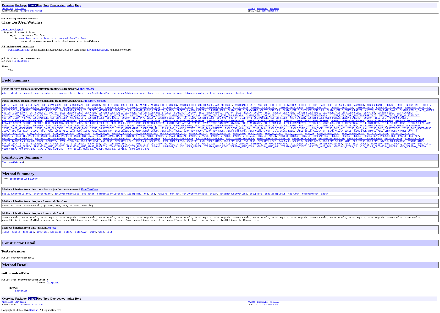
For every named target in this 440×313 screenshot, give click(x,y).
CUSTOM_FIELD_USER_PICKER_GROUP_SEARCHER (334, 118)
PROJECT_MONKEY (340, 136)
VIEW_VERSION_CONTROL (413, 146)
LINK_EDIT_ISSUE (63, 133)
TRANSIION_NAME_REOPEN (16, 146)
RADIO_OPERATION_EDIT (210, 138)
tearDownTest (310, 193)
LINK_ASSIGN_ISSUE (339, 130)
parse (229, 93)
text (249, 93)
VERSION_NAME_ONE (268, 146)
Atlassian (33, 310)
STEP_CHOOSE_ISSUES (55, 143)
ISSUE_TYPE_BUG (357, 128)
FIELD (22, 11)
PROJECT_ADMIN (267, 136)
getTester (88, 193)
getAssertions (43, 193)
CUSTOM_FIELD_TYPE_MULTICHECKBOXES (304, 115)
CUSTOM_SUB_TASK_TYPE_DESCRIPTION (101, 120)
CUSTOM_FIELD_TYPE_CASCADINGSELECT (25, 115)
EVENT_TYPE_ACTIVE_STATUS (183, 123)
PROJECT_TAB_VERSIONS (146, 138)
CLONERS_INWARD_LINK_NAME (143, 107)
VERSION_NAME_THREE (293, 146)
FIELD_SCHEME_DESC (393, 123)
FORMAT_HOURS (126, 125)
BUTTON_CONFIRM (50, 107)
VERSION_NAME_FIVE (216, 146)
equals (16, 232)
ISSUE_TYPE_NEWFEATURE (416, 128)
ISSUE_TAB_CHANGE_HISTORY (178, 128)
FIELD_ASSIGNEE (251, 123)
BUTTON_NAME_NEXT (74, 107)
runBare (162, 193)
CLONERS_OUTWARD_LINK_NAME (213, 107)
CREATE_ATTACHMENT (100, 110)
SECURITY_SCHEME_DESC (306, 141)
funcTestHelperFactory (100, 93)
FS (237, 125)
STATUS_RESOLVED (30, 143)
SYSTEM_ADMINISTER (330, 143)
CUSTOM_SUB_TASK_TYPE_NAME (143, 120)
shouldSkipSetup (275, 193)
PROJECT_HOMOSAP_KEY (315, 136)
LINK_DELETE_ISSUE (38, 133)
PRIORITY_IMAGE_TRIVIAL (171, 136)
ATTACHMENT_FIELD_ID (297, 105)
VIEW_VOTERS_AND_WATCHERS (18, 149)
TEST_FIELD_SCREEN (356, 143)
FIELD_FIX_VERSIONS (321, 123)
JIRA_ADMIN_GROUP (147, 130)
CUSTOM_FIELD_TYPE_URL (211, 118)
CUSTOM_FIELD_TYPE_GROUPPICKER (223, 115)
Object (52, 227)
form (80, 93)
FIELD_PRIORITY (369, 123)
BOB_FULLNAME (336, 105)
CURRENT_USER (216, 110)
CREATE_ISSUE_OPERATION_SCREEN (154, 110)
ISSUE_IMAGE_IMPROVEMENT (404, 125)
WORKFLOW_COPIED (115, 149)
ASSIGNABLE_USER (245, 105)
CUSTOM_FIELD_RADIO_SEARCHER (315, 112)
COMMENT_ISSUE (364, 107)
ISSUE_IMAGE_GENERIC (373, 125)
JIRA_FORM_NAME (236, 130)
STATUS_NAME (415, 141)
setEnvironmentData (194, 193)
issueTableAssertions (131, 93)
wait (93, 232)
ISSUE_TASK (259, 128)
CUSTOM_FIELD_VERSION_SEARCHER (22, 120)
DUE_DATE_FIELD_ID (96, 123)
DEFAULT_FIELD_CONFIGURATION (225, 120)
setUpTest (256, 193)
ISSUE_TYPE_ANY (335, 128)
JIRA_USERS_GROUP (259, 130)
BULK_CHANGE (9, 107)
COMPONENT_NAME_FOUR (389, 107)
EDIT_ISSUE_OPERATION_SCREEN (145, 123)
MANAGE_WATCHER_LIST (173, 133)
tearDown (293, 193)
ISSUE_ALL (312, 125)
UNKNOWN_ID (170, 146)
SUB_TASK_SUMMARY (237, 143)
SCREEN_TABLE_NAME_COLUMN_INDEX (22, 141)
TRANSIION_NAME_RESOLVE (49, 146)
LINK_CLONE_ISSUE (13, 133)
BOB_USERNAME (375, 105)
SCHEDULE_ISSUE (414, 138)
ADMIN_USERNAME (73, 105)
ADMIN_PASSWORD (51, 105)
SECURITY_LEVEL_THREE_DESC (166, 141)
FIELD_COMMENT (272, 123)
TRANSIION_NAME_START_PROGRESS (87, 146)
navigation (174, 93)
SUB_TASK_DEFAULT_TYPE (209, 143)
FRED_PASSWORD (204, 125)
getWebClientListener (111, 193)
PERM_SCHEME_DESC (328, 133)
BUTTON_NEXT (95, 107)
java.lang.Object (12, 29)
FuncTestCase (20, 61)
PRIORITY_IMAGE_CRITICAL (77, 136)
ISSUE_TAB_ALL (150, 128)
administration (11, 93)
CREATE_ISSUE (123, 110)
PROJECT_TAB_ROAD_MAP (116, 138)
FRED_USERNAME (224, 125)
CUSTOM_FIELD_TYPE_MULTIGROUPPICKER (352, 115)
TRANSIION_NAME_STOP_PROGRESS (128, 146)
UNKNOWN (155, 146)
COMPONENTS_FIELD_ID (73, 110)
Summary (256, 143)
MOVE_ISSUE (255, 133)
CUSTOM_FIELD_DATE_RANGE (381, 110)
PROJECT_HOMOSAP (289, 136)
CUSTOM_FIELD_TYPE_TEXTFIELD (176, 118)
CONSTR (30, 11)
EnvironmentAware (97, 49)
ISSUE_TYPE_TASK (41, 130)
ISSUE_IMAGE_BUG (346, 125)
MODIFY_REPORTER (220, 133)
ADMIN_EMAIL (9, 105)
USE (182, 146)
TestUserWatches (12, 162)
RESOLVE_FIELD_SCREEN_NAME (364, 138)
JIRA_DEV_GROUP (193, 130)
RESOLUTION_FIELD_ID (331, 138)
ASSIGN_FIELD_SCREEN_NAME (196, 105)
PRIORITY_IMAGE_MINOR (139, 136)
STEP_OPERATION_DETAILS (159, 143)
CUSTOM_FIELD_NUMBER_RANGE (205, 112)
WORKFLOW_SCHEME (139, 149)
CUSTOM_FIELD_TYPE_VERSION (287, 118)
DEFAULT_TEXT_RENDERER (48, 123)
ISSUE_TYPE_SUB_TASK (15, 130)
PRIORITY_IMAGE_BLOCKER (43, 136)
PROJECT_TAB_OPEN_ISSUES (84, 138)
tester (240, 93)
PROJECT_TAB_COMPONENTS (50, 138)
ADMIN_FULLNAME (29, 105)
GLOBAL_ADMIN (288, 125)
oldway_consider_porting (199, 93)
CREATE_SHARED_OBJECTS (191, 110)
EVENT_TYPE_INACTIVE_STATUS (221, 123)
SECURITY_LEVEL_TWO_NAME (274, 141)
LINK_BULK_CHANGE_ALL (368, 130)
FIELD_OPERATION (346, 123)
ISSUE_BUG (327, 125)
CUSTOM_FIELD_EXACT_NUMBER (417, 110)
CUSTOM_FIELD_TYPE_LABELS (262, 115)
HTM (301, 125)
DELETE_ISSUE (73, 123)
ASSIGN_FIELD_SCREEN (164, 105)
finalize (28, 232)
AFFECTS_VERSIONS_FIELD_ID (120, 105)
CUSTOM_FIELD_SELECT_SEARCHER (355, 112)
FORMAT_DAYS (107, 125)
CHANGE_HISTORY (115, 107)
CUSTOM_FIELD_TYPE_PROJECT (67, 118)
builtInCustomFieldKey (16, 193)
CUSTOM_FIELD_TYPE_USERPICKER (248, 118)
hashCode (55, 232)
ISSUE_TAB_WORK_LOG (237, 128)
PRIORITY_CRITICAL (403, 133)
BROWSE (390, 105)
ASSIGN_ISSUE (223, 105)
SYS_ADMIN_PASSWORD (275, 143)
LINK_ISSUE (83, 133)
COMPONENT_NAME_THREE (16, 110)
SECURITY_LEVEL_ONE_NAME (131, 141)
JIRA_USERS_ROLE (283, 130)
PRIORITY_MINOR (220, 136)
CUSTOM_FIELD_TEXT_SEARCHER (395, 112)
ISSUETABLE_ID (124, 130)
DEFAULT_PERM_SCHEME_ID (410, 120)
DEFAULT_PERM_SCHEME (380, 120)
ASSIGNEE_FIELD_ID (269, 105)
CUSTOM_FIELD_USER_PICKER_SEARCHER (386, 118)
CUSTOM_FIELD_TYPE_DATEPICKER (108, 115)
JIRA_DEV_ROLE (215, 130)
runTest (175, 193)
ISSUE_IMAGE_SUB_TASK (49, 128)
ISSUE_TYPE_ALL (278, 128)
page (221, 93)
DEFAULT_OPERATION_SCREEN (347, 120)
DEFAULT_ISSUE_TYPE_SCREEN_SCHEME (306, 120)
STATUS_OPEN (9, 143)
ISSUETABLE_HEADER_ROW (97, 130)
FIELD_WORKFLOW (55, 125)
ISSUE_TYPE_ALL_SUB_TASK (307, 128)
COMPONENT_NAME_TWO (44, 110)
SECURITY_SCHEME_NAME (336, 141)
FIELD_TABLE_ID (11, 125)
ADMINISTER (93, 105)
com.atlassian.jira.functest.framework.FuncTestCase (52, 38)
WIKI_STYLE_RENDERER (51, 149)
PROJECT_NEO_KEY (408, 136)
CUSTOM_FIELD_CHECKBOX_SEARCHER (303, 110)
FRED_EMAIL (164, 125)
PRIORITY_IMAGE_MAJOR (109, 136)
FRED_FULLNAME (183, 125)
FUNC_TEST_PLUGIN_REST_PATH (259, 125)
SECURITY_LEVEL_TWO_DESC (239, 141)
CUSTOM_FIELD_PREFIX (238, 112)
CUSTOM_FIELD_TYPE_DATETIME (148, 115)
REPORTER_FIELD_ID (304, 138)
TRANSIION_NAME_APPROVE (386, 143)
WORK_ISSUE (74, 149)
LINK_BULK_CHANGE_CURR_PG (400, 130)
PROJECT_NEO (387, 136)
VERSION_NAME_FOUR (242, 146)
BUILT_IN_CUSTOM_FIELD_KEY (414, 105)
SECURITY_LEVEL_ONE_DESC (96, 141)
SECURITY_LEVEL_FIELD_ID (62, 141)
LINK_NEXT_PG (101, 133)
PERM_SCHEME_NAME (353, 133)
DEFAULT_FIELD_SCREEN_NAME (264, 120)
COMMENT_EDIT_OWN (342, 107)
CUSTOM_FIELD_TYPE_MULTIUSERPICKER (25, 118)
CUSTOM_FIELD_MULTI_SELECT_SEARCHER (161, 112)
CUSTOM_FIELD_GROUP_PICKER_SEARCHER (72, 112)
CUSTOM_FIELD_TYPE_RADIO (103, 118)
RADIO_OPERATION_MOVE (240, 138)
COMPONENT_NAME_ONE (417, 107)
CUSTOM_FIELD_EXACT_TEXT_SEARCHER (24, 112)
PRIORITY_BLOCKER (378, 133)
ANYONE (144, 105)
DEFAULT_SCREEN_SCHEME (16, 123)
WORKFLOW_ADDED (93, 149)
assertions (31, 93)
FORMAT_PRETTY (146, 125)
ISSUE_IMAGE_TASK (76, 128)
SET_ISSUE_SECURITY (365, 141)
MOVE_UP (309, 133)
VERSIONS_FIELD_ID (345, 146)
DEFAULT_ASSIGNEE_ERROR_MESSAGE (183, 120)
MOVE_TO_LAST (293, 133)
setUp (213, 193)
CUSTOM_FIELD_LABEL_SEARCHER (117, 112)
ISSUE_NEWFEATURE (127, 128)
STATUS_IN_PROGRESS (392, 141)
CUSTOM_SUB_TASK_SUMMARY (60, 120)
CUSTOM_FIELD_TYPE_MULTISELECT (399, 115)
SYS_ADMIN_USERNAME (303, 143)
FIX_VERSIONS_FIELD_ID (82, 125)
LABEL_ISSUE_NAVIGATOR (310, 130)
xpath (324, 193)
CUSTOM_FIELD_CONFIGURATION (344, 110)
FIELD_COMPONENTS (295, 123)
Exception (53, 282)
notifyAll (81, 232)
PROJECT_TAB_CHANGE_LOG (17, 138)
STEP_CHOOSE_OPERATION (85, 143)
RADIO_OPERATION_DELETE (178, 138)
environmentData (64, 93)
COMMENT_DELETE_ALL (263, 107)
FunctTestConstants (19, 49)
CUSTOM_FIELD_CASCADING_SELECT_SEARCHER (254, 110)
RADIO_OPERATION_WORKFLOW (273, 138)
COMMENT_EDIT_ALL (317, 107)
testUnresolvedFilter (23, 178)
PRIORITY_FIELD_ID (14, 136)
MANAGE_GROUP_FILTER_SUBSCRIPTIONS (135, 133)
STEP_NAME (135, 143)
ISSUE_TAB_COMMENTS (209, 128)
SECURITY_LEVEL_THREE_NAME (203, 141)
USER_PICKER (194, 146)
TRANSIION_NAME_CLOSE (417, 143)
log (162, 93)
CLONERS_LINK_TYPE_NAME (178, 107)
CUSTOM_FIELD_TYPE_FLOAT (184, 115)
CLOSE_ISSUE (240, 107)
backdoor (46, 93)
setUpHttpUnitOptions (233, 193)
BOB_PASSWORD (355, 105)
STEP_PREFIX (184, 143)
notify (68, 232)
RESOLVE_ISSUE (393, 138)
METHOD (38, 11)
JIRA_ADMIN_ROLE (170, 130)
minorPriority (198, 133)
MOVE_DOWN (239, 133)
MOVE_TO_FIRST (274, 133)
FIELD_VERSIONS (33, 125)
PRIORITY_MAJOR (198, 136)
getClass (42, 232)
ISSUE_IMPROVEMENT (102, 128)
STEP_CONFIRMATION (114, 143)
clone (5, 232)
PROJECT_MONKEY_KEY (365, 136)
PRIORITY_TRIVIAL (244, 136)
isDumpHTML (134, 193)
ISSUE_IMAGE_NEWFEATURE (17, 128)
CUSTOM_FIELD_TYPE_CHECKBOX (68, 115)
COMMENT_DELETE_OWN (291, 107)
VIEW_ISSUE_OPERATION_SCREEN (378, 146)
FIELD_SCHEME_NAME (419, 123)
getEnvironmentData (66, 193)
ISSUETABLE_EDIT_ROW (67, 130)
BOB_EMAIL (319, 105)
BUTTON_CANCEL (29, 107)
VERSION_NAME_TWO (320, 146)
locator (153, 93)
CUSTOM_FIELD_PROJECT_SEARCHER (274, 112)
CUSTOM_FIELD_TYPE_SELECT (138, 118)
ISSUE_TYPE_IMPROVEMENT (384, 128)
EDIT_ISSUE (118, 123)
